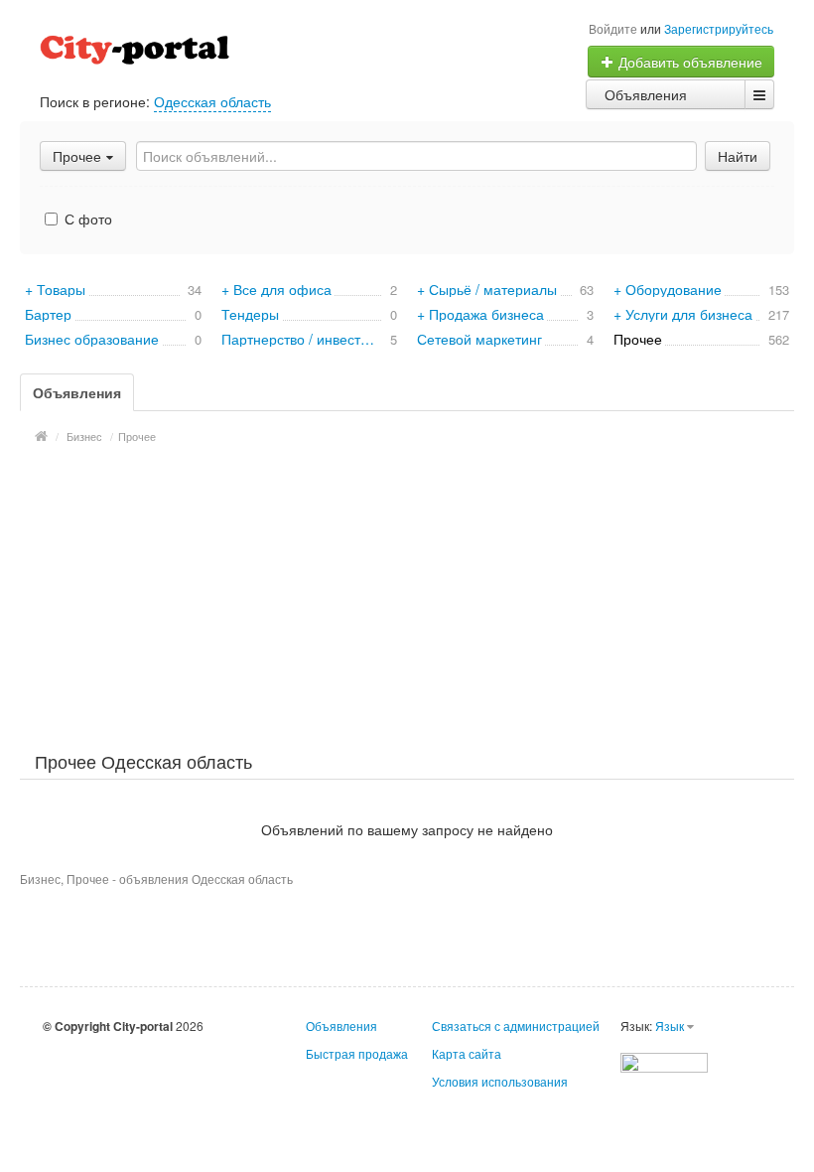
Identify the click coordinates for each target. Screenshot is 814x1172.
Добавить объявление (688, 62)
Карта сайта (466, 1053)
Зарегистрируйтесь (718, 28)
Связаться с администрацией (516, 1025)
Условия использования (500, 1081)
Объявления (646, 94)
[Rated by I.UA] (664, 1060)
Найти (737, 156)
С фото (86, 218)
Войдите (613, 28)
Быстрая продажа (357, 1053)
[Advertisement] (407, 595)
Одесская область (212, 101)
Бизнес (84, 436)
